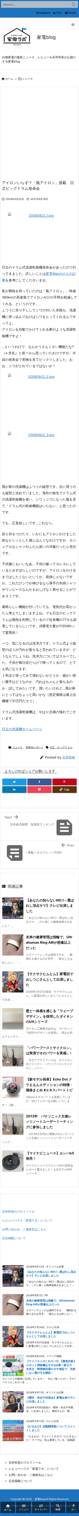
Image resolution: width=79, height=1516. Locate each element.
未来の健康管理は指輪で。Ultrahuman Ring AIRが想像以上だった (49, 942)
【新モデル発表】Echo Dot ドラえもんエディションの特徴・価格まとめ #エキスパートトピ (49, 1084)
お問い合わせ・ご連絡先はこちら (24, 1229)
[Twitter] (14, 782)
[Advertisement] (39, 136)
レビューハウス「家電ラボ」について (27, 1220)
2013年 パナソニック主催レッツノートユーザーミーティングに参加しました (49, 1121)
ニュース (27, 78)
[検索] (74, 4)
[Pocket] (39, 789)
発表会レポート (34, 747)
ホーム (9, 78)
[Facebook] (39, 782)
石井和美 (68, 757)
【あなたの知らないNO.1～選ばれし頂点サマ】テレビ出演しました (50, 905)
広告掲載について (14, 1238)
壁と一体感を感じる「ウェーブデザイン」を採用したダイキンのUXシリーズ (49, 1016)
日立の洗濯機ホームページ (22, 729)
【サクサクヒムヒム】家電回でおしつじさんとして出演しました (49, 979)
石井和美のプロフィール (18, 1211)
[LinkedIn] (14, 789)
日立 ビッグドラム (61, 747)
